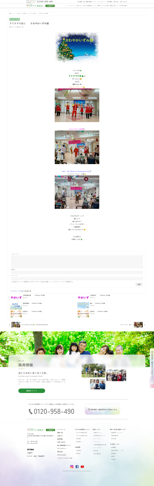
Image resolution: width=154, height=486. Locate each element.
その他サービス (114, 444)
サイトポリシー (101, 1)
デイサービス (96, 441)
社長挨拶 (78, 441)
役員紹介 (78, 453)
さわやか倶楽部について (89, 5)
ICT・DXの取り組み (121, 5)
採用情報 (109, 1)
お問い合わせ (123, 1)
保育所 (113, 456)
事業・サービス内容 (103, 5)
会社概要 (79, 1)
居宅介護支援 (96, 454)
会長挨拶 (78, 438)
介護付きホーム (97, 432)
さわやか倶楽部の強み (82, 435)
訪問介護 (95, 450)
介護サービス (96, 429)
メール (14, 275)
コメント (15, 254)
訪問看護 (113, 447)
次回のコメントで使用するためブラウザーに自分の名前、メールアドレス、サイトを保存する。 (43, 282)
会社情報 (78, 450)
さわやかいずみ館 (14, 19)
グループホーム (97, 438)
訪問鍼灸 (113, 453)
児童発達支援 (114, 435)
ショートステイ (97, 447)
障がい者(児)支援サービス (118, 429)
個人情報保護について (90, 1)
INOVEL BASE (61, 455)
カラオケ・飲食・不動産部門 (35, 456)
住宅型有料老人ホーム (99, 435)
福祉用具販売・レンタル (117, 450)
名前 (13, 269)
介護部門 (29, 453)
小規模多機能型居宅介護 (99, 445)
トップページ (71, 5)
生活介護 (113, 438)
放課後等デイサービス (117, 432)
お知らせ (78, 5)
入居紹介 (113, 459)
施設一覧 (112, 5)
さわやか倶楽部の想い (82, 432)
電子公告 (115, 1)
